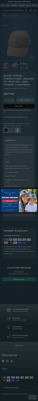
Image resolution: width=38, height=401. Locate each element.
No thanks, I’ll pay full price (10, 209)
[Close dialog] (2, 190)
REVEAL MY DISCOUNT (10, 200)
